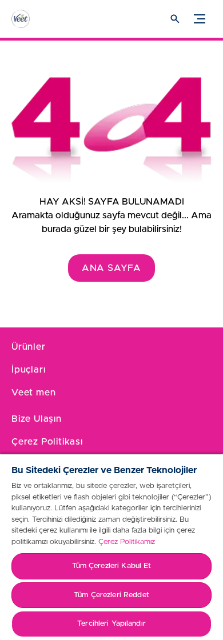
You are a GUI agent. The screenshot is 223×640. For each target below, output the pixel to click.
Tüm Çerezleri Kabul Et (112, 566)
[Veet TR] (31, 19)
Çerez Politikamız (126, 542)
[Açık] (175, 19)
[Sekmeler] (200, 19)
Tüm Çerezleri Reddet (111, 595)
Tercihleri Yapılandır (111, 623)
